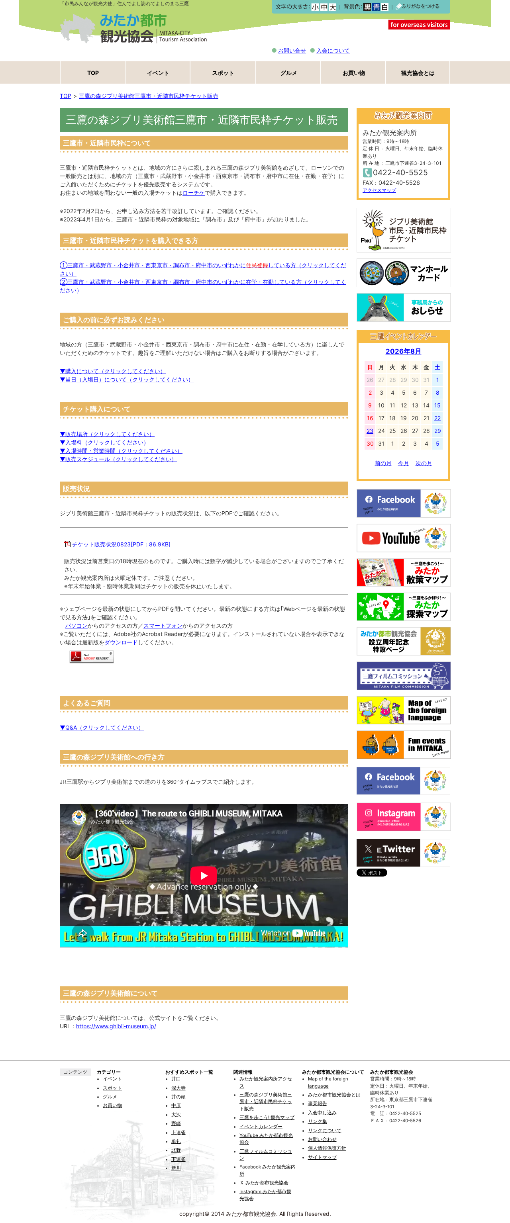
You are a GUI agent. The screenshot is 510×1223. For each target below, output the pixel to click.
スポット (223, 72)
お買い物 (354, 72)
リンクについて (324, 1130)
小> (315, 7)
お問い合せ (292, 50)
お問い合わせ (322, 1139)
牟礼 (176, 1141)
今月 (403, 463)
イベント (158, 72)
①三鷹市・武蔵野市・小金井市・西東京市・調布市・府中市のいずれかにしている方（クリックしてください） (203, 269)
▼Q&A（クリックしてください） (102, 727)
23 (370, 430)
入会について (333, 50)
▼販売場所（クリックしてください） (107, 433)
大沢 (176, 1114)
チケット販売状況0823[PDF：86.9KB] (121, 544)
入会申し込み (322, 1112)
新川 (176, 1168)
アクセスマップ (379, 190)
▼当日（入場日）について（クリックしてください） (127, 379)
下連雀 (178, 1159)
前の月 (383, 463)
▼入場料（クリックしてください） (104, 442)
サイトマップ (322, 1157)
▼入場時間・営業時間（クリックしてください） (121, 450)
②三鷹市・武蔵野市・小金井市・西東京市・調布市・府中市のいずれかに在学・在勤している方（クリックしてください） (203, 286)
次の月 (424, 463)
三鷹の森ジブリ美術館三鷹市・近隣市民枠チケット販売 (148, 95)
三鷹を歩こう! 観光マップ (266, 1117)
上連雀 (178, 1132)
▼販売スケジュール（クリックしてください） (118, 459)
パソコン (76, 625)
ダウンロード (121, 642)
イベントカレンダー (260, 1126)
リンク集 (317, 1121)
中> (324, 7)
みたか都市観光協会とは (334, 1095)
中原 (176, 1105)
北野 (176, 1150)
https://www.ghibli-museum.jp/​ (116, 1026)
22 (437, 418)
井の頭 (178, 1097)
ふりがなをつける (417, 7)
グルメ (288, 72)
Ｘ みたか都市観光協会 (263, 1183)
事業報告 (317, 1103)
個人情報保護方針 (327, 1148)
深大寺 (178, 1088)
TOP (93, 72)
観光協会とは (418, 72)
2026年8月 (404, 351)
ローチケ (193, 192)
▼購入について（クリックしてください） (113, 371)
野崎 (176, 1123)
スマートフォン (162, 625)
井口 (176, 1079)
